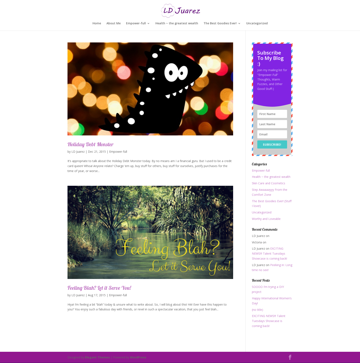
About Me (113, 23)
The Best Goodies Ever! (220, 23)
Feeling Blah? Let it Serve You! (99, 287)
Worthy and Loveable (266, 219)
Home (96, 23)
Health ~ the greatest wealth (176, 23)
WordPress (138, 357)
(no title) (257, 310)
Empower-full (136, 23)
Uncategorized (257, 23)
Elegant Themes (97, 357)
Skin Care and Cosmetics (268, 183)
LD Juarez (78, 152)
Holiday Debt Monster (91, 144)
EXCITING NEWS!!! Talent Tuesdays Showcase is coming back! (269, 253)
